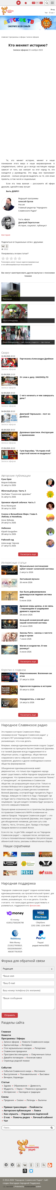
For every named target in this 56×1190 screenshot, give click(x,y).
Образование (20, 1086)
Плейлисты (36, 1107)
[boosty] (50, 1165)
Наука (19, 1089)
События (6, 1068)
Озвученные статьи (41, 1054)
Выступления (10, 1074)
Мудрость (9, 1089)
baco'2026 (9, 1186)
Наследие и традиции (29, 1092)
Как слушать (11, 1114)
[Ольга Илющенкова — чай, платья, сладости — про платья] (28, 335)
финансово (35, 905)
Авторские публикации (17, 1110)
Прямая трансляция (15, 1107)
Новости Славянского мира (35, 1042)
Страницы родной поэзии (17, 1061)
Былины (42, 1100)
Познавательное (28, 1074)
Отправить (9, 1015)
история (6, 235)
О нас (7, 1117)
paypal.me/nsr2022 (40, 945)
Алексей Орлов (25, 201)
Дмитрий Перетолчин (28, 222)
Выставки (44, 1074)
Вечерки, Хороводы (14, 1077)
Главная (6, 1032)
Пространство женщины (16, 1054)
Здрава (7, 1086)
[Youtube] (18, 1165)
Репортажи (40, 1048)
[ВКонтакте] (3, 246)
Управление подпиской (34, 1114)
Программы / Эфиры (13, 1038)
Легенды (31, 1100)
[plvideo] (25, 1171)
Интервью (27, 1045)
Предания (9, 1100)
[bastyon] (31, 1171)
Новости (6, 1035)
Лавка (37, 1110)
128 (33, 3)
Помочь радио (21, 1117)
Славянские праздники (15, 1051)
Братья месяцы (11, 1045)
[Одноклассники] (6, 246)
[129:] (28, 23)
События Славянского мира (17, 1071)
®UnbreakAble (29, 1186)
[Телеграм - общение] (12, 1165)
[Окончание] (28, 292)
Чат (46, 13)
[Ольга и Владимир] (28, 313)
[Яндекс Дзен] (37, 1165)
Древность (35, 1086)
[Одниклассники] (31, 1165)
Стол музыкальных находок (18, 1048)
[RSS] (43, 1165)
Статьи (5, 1082)
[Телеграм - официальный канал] (6, 1165)
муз (41, 3)
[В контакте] (25, 1165)
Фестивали (39, 1071)
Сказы (5, 1097)
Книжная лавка (34, 1058)
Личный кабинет (43, 1117)
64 (37, 3)
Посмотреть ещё (28, 554)
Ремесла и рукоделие (36, 1089)
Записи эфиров (20, 50)
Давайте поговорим (14, 1058)
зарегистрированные (30, 262)
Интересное (10, 1092)
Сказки (20, 1100)
